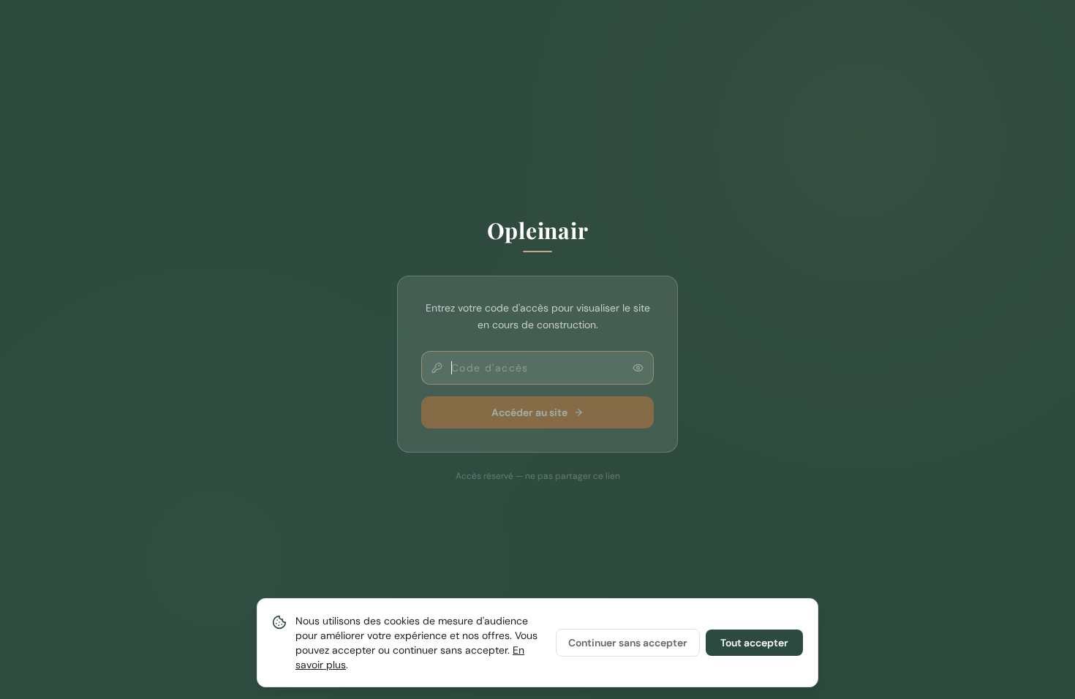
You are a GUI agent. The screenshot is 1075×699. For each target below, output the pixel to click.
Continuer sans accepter (627, 642)
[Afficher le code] (638, 367)
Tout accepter (754, 642)
